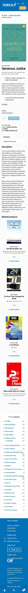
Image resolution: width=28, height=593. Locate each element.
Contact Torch (11, 535)
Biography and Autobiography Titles (14, 452)
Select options (14, 261)
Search (14, 590)
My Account (4, 590)
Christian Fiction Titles (10, 455)
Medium (4, 111)
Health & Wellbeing (10, 448)
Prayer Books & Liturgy (10, 479)
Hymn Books (8, 489)
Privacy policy (11, 531)
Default (6, 128)
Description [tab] (7, 137)
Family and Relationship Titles (12, 445)
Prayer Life (8, 483)
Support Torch (11, 555)
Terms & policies (12, 521)
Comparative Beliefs (10, 472)
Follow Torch (11, 545)
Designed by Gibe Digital (14, 586)
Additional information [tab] (10, 141)
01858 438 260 (19, 4)
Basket (22, 589)
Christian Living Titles (14, 15)
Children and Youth (10, 493)
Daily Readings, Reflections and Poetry (14, 476)
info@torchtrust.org (23, 4)
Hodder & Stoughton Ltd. (11, 130)
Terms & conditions (13, 525)
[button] (24, 26)
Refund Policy (11, 528)
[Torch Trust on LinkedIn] (19, 550)
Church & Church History (11, 459)
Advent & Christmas (10, 496)
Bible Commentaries (10, 424)
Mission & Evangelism (10, 462)
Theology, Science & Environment (13, 469)
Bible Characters (9, 431)
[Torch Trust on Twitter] (14, 550)
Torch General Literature (11, 510)
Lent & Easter (8, 499)
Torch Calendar (9, 506)
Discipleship (10, 441)
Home (5, 15)
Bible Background (9, 428)
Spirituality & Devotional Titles (12, 486)
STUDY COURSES (9, 435)
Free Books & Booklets (10, 503)
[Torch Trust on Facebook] (9, 550)
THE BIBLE (7, 421)
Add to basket (14, 118)
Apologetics (8, 465)
